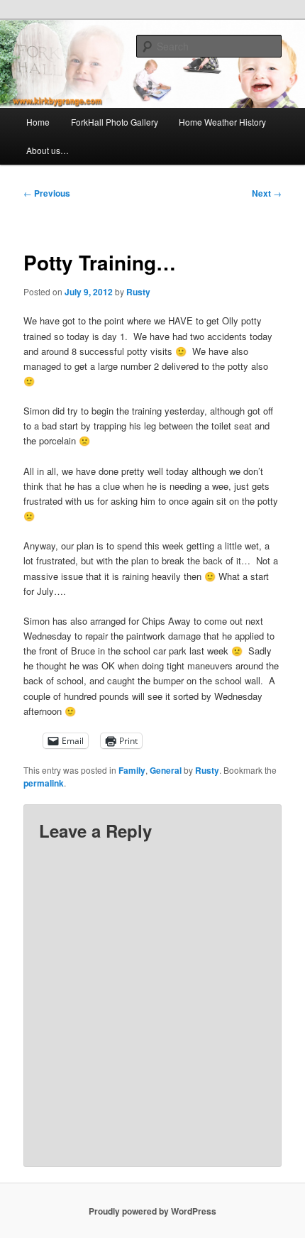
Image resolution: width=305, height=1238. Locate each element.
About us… (47, 150)
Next (267, 193)
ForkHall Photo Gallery (114, 122)
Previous (46, 193)
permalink (43, 783)
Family (131, 770)
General (166, 770)
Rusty (138, 291)
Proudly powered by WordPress (152, 1211)
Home (38, 122)
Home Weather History (222, 122)
